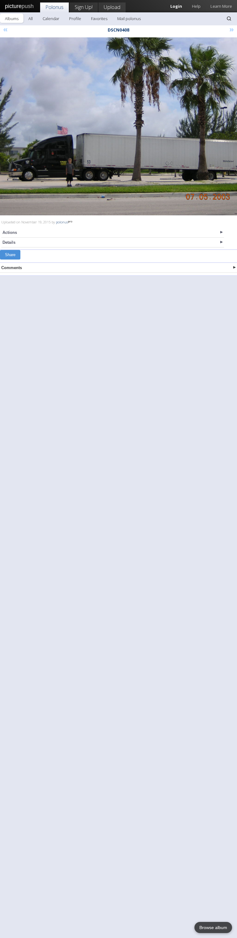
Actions (9, 232)
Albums (12, 18)
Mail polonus (129, 18)
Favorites (99, 18)
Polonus (54, 7)
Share (10, 254)
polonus (62, 222)
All (30, 18)
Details (8, 242)
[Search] (229, 18)
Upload (112, 7)
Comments (11, 267)
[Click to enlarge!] (118, 126)
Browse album (213, 927)
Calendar (51, 18)
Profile (75, 18)
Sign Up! (84, 7)
